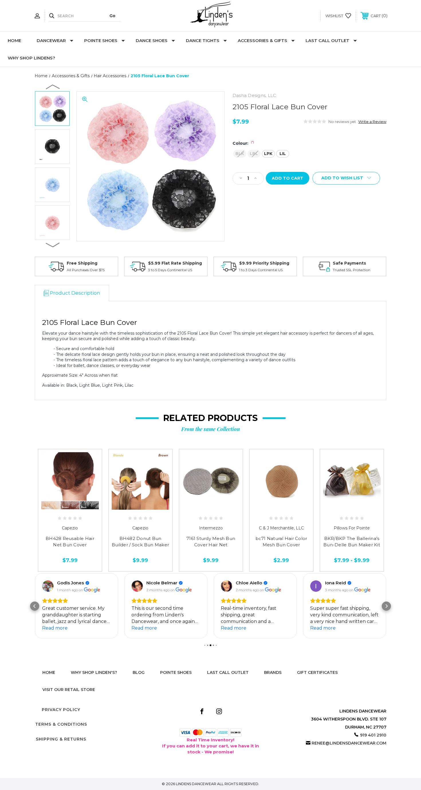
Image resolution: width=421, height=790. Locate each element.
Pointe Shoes (100, 40)
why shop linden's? (94, 672)
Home (14, 40)
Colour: (243, 143)
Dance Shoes (152, 40)
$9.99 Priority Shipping (264, 263)
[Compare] (82, 507)
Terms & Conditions (61, 724)
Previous (53, 86)
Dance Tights (202, 40)
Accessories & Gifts (262, 40)
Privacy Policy (61, 709)
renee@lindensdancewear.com (349, 743)
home (48, 672)
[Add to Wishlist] (70, 507)
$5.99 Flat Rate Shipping (175, 263)
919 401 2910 (373, 735)
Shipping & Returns (61, 739)
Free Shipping (82, 263)
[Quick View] (57, 507)
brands (273, 672)
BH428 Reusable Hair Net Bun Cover (70, 542)
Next (53, 244)
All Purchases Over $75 (86, 270)
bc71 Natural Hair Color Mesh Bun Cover (281, 542)
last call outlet (228, 672)
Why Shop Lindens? (31, 58)
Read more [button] (55, 628)
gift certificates (317, 672)
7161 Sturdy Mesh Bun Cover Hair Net (210, 542)
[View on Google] (48, 586)
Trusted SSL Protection (351, 270)
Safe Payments (349, 263)
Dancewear (51, 40)
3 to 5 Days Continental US (170, 270)
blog (139, 672)
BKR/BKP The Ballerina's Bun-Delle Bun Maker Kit (351, 542)
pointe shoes (176, 672)
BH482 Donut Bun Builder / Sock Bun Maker (140, 542)
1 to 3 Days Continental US (261, 270)
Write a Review (372, 121)
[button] (34, 606)
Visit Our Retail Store (68, 689)
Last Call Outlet (327, 40)
